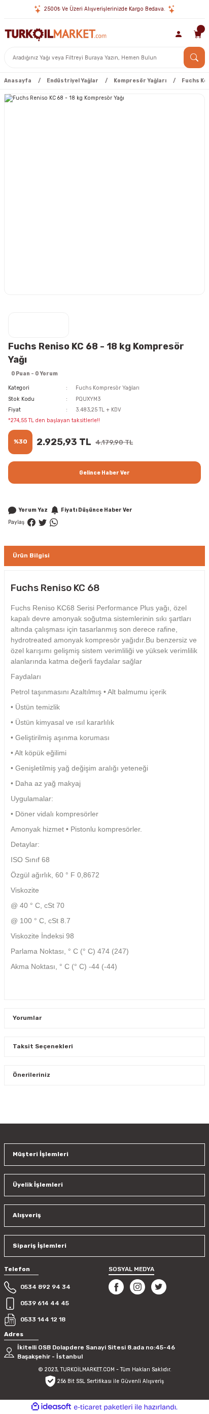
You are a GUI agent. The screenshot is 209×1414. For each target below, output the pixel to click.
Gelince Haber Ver (104, 472)
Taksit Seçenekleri (43, 1046)
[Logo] (55, 34)
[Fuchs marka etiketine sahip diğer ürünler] (38, 325)
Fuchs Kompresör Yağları (108, 388)
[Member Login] (179, 34)
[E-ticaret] (103, 1407)
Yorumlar (27, 1017)
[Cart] (198, 34)
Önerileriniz (31, 1074)
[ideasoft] (51, 1406)
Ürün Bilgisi (31, 555)
